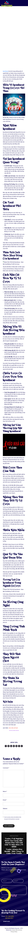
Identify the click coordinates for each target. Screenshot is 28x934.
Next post (14, 846)
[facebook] (6, 746)
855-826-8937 (9, 918)
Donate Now (6, 921)
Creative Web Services (16, 930)
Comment (6, 768)
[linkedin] (11, 746)
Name (5, 791)
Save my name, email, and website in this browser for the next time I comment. (12, 818)
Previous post (14, 835)
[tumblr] (19, 746)
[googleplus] (14, 746)
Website (5, 808)
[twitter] (8, 746)
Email (5, 800)
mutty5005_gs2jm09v (14, 54)
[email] (22, 746)
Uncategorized (18, 56)
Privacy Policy (14, 931)
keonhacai (5, 71)
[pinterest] (16, 746)
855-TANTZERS (9, 916)
